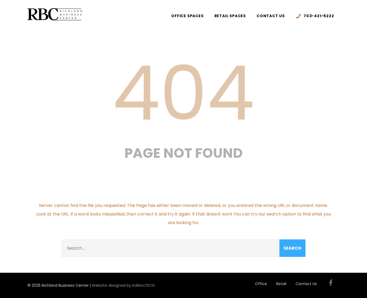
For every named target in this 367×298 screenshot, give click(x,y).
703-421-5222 (319, 16)
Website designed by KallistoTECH (123, 285)
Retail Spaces (230, 16)
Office (261, 283)
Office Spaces (187, 16)
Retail (281, 283)
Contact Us (271, 16)
